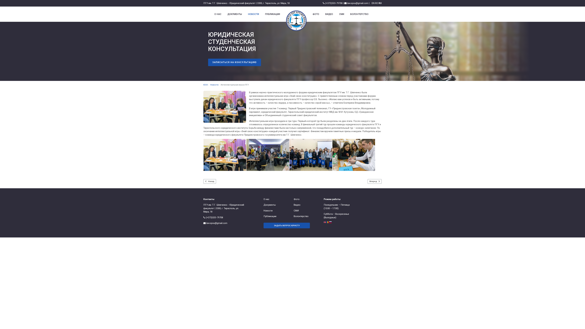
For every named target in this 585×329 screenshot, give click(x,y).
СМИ (296, 210)
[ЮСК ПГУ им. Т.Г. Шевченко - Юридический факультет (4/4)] (353, 155)
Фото (297, 199)
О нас (266, 199)
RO (376, 3)
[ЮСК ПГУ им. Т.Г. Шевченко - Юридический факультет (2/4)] (267, 155)
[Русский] (330, 222)
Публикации (270, 216)
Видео (297, 204)
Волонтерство (301, 216)
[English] (325, 222)
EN (373, 3)
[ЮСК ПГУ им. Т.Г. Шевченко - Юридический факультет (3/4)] (310, 155)
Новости (268, 210)
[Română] (327, 222)
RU (380, 3)
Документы (270, 204)
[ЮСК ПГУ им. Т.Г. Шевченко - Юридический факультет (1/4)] (225, 155)
